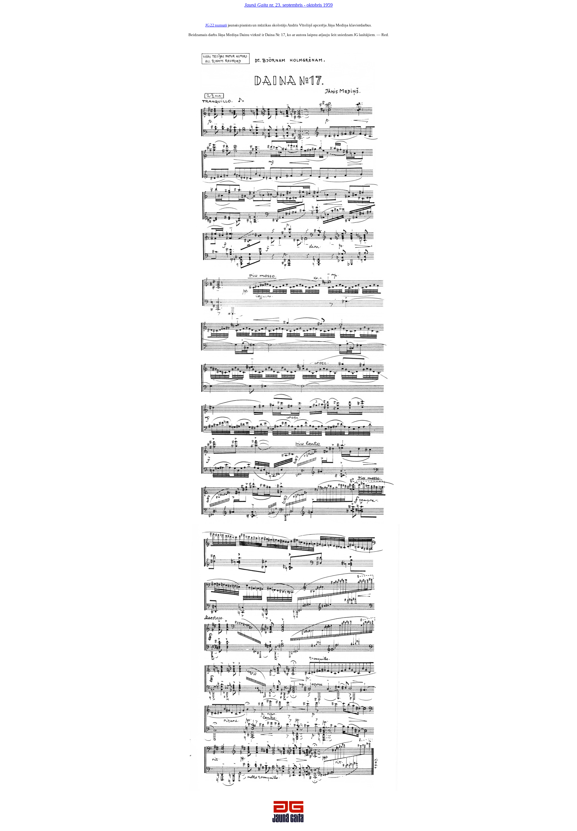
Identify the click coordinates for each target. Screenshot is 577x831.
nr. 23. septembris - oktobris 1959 (288, 5)
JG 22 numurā (216, 25)
